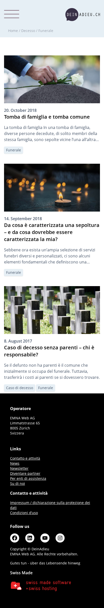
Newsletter (19, 468)
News (14, 463)
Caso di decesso (19, 387)
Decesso (28, 30)
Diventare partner (25, 473)
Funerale (13, 150)
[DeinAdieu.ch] (82, 14)
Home (13, 30)
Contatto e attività (25, 458)
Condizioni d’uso (24, 512)
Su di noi (17, 483)
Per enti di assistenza (28, 478)
